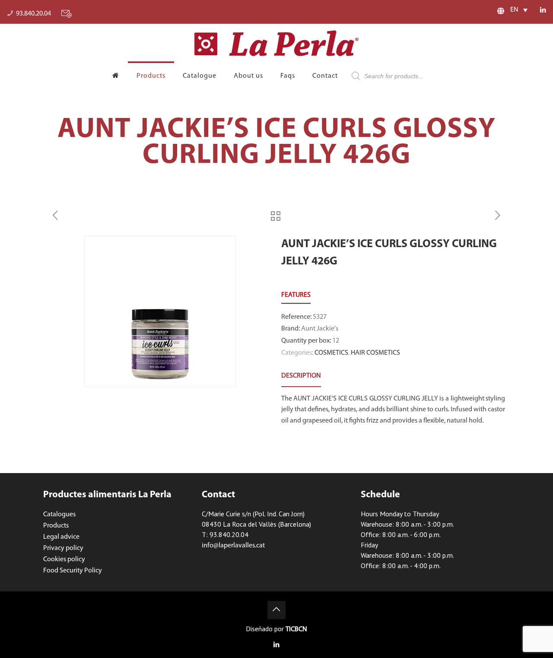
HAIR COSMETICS (375, 353)
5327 (320, 317)
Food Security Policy (72, 570)
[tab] (301, 376)
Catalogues (59, 514)
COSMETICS (331, 353)
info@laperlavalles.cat (233, 545)
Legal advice (61, 537)
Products (56, 525)
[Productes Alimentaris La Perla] (276, 43)
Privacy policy (63, 548)
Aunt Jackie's (319, 328)
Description (301, 375)
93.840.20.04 (33, 13)
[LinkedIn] (542, 10)
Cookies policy (64, 559)
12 (335, 340)
